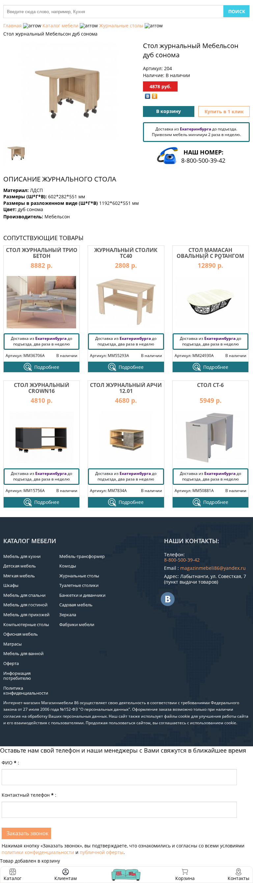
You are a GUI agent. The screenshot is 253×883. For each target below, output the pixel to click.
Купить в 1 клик (224, 111)
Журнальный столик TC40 (125, 253)
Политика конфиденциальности (25, 690)
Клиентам (65, 878)
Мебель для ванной (23, 653)
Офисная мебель (20, 634)
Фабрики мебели (76, 624)
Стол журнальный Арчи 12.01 (126, 388)
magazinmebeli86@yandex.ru (213, 568)
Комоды (67, 566)
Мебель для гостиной (25, 605)
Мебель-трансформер (82, 556)
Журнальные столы (121, 25)
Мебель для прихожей (26, 615)
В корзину (168, 111)
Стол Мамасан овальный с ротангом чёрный (210, 255)
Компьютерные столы (26, 624)
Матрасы (12, 644)
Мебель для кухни (22, 556)
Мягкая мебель (19, 576)
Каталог (12, 878)
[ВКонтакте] (147, 96)
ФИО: (10, 762)
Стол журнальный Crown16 (41, 388)
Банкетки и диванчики (82, 595)
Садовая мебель (76, 605)
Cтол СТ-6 (210, 385)
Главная (12, 25)
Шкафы (10, 585)
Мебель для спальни (24, 595)
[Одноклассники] (154, 96)
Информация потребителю (17, 675)
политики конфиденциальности (38, 852)
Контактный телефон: (29, 795)
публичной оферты (102, 852)
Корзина (185, 874)
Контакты (238, 878)
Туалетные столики (78, 585)
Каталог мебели (60, 25)
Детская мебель (19, 566)
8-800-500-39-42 (203, 160)
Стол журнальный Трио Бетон (41, 253)
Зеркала (67, 615)
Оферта (11, 663)
